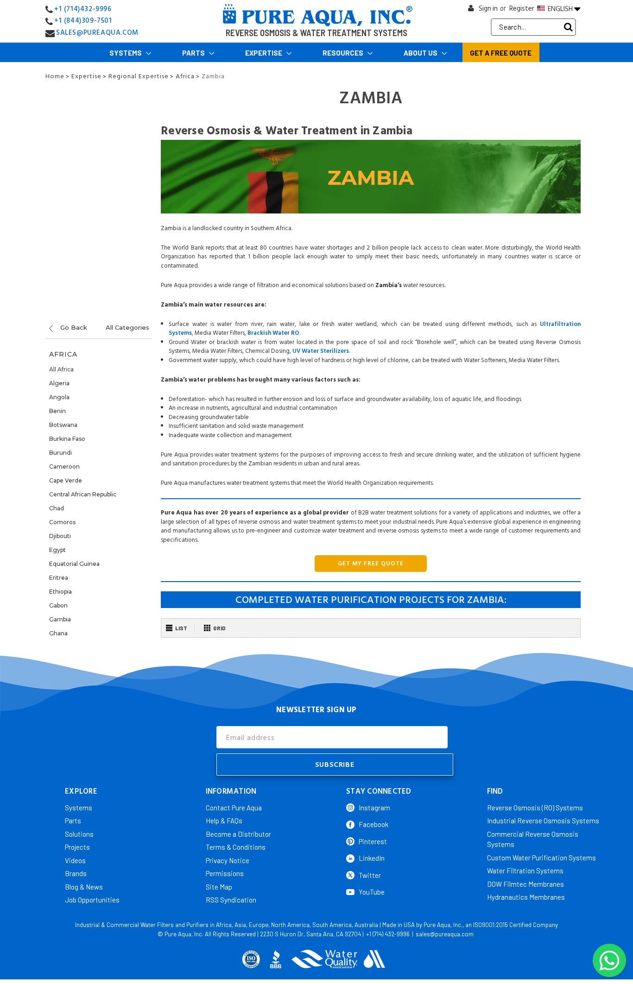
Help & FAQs (224, 820)
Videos (75, 860)
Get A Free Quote (501, 53)
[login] (471, 10)
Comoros (62, 522)
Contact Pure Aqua (234, 807)
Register (521, 8)
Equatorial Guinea (74, 563)
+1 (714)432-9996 (83, 9)
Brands (76, 873)
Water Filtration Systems (525, 870)
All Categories (127, 327)
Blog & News (84, 887)
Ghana (58, 633)
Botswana (63, 424)
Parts (194, 53)
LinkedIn (372, 858)
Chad (56, 508)
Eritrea (58, 577)
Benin (57, 410)
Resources (344, 53)
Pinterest (373, 841)
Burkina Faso (67, 438)
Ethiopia (60, 591)
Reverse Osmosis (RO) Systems (535, 807)
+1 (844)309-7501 (83, 20)
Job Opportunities (92, 900)
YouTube (372, 892)
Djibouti (60, 536)
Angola (59, 397)
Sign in (488, 8)
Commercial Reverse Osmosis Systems (532, 839)
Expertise (264, 53)
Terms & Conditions (236, 847)
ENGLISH (560, 8)
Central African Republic (82, 494)
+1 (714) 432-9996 (388, 934)
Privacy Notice (227, 860)
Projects (77, 847)
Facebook (373, 824)
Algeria (59, 383)
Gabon (58, 605)
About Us (421, 53)
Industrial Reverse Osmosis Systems (543, 820)
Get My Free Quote (371, 563)
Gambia (60, 619)
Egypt (57, 549)
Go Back (72, 327)
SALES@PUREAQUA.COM (97, 32)
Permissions (225, 873)
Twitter (370, 875)
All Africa (61, 369)
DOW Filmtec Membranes (525, 884)
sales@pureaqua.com (445, 934)
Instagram (374, 807)
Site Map (219, 887)
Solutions (79, 834)
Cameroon (64, 466)
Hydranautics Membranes (526, 897)
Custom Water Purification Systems (541, 857)
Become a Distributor (238, 834)
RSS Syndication (231, 900)
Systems (126, 53)
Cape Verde (65, 480)
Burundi (60, 452)
